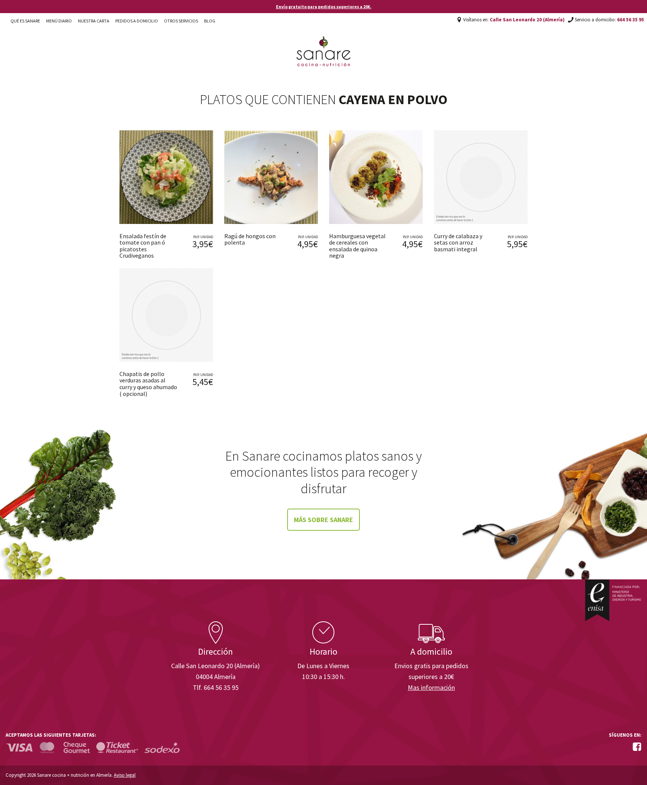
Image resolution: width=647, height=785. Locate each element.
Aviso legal (125, 775)
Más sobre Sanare (323, 519)
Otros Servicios (181, 21)
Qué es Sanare (25, 21)
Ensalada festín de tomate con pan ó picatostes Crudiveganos (142, 246)
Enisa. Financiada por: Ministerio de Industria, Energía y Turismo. (613, 600)
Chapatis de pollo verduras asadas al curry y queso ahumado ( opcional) (148, 383)
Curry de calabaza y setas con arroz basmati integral (458, 242)
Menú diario (59, 21)
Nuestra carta (93, 21)
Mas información (431, 687)
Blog (209, 21)
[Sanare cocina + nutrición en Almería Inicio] (324, 44)
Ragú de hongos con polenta (250, 239)
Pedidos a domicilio (136, 21)
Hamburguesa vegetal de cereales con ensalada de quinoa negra (357, 246)
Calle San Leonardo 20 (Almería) (527, 19)
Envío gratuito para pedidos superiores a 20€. (323, 6)
